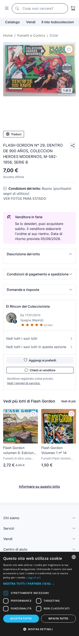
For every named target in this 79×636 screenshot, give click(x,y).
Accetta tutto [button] (21, 618)
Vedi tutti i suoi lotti (21, 338)
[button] (39, 254)
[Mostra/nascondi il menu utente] (6, 8)
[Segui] (68, 49)
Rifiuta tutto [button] (58, 618)
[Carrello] (73, 8)
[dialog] (39, 594)
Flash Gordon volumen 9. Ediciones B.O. (20, 450)
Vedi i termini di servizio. (23, 383)
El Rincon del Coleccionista (28, 306)
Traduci (16, 134)
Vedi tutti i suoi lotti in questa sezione (36, 347)
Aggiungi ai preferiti (42, 360)
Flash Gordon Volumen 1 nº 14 (54, 450)
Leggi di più (34, 577)
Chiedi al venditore (42, 370)
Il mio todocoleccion (58, 22)
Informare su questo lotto (39, 486)
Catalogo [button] (12, 22)
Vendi (30, 22)
